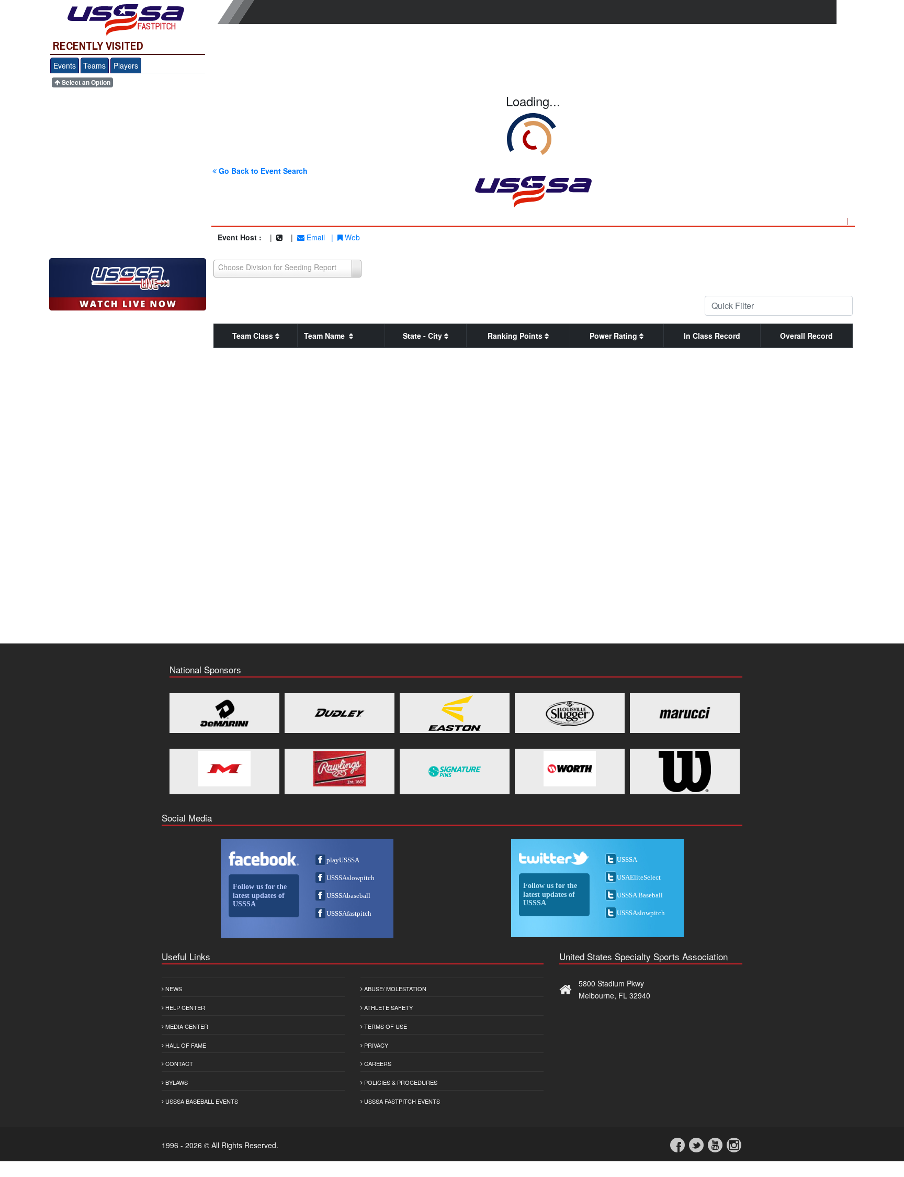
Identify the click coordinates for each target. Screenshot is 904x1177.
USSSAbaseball (348, 896)
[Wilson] (685, 771)
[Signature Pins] (455, 771)
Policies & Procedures (400, 1082)
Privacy (375, 1045)
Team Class (253, 335)
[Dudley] (339, 713)
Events (64, 65)
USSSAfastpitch (348, 913)
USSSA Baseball (640, 895)
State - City (423, 335)
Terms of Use (385, 1026)
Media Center (186, 1026)
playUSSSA (342, 860)
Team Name (326, 335)
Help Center (184, 1007)
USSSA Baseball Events (201, 1101)
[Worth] (570, 768)
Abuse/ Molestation (394, 988)
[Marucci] (685, 713)
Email (314, 237)
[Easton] (455, 713)
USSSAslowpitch (350, 878)
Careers (377, 1063)
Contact (178, 1063)
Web (351, 237)
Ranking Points (516, 335)
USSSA (627, 859)
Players (126, 65)
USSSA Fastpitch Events (401, 1101)
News (173, 988)
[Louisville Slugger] (570, 713)
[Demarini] (224, 713)
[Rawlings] (339, 768)
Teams (94, 65)
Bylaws (176, 1082)
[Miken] (224, 768)
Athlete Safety (388, 1007)
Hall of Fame (185, 1045)
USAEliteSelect (639, 877)
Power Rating (614, 335)
